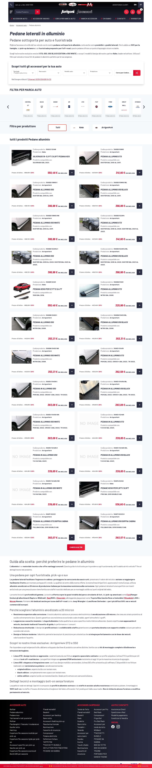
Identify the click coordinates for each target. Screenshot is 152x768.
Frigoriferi (98, 718)
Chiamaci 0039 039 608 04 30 (39, 79)
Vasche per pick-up (17, 748)
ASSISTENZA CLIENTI (120, 5)
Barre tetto (47, 718)
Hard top (13, 730)
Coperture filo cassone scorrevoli (23, 751)
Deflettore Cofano (50, 739)
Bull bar (12, 709)
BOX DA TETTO (100, 745)
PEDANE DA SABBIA (51, 751)
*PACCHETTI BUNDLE (52, 745)
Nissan (13, 601)
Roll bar (13, 721)
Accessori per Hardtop (52, 715)
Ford (129, 594)
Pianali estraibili (49, 709)
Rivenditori (136, 18)
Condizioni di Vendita (119, 718)
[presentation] (8, 108)
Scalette (80, 721)
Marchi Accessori (89, 18)
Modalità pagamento (119, 715)
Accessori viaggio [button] (41, 18)
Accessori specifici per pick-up (22, 745)
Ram (49, 598)
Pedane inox (14, 715)
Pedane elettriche (50, 736)
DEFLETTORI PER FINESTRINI (55, 748)
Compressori (48, 733)
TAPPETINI (47, 742)
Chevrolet (61, 598)
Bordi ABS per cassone (19, 754)
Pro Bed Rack (99, 721)
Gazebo (80, 739)
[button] (126, 11)
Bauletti (46, 712)
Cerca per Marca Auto (65, 18)
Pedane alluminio (16, 712)
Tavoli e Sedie (82, 745)
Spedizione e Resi (118, 712)
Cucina (80, 742)
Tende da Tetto (83, 709)
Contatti (121, 18)
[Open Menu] (11, 11)
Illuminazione (48, 727)
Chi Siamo (107, 18)
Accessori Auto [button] (20, 18)
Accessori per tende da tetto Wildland (99, 727)
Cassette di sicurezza (51, 730)
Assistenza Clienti (118, 709)
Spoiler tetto (15, 727)
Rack (79, 718)
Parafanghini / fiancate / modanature (24, 724)
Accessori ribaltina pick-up (53, 721)
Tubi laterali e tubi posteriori (21, 718)
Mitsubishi (128, 598)
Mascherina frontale (51, 724)
